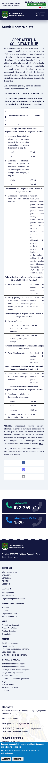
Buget (4, 681)
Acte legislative (8, 593)
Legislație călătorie (9, 613)
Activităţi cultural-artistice (18, 353)
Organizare (6, 575)
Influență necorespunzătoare (13, 664)
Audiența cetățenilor (10, 675)
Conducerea (6, 578)
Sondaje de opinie (9, 631)
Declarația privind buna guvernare (15, 678)
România (5, 607)
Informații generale (9, 572)
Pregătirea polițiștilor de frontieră (15, 649)
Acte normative (8, 596)
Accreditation (7, 634)
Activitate (5, 581)
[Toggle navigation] (43, 14)
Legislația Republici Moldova (13, 598)
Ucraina (5, 610)
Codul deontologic (9, 652)
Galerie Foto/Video (9, 628)
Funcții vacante (8, 646)
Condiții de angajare (10, 643)
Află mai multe (7, 753)
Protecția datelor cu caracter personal (17, 670)
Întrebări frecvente (9, 616)
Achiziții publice (8, 684)
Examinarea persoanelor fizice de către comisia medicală (18, 199)
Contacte (5, 690)
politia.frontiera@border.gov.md (36, 2)
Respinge (17, 759)
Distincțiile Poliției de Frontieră (14, 655)
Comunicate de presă (10, 625)
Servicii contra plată (10, 687)
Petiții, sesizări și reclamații (13, 672)
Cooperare (6, 584)
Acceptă (6, 759)
